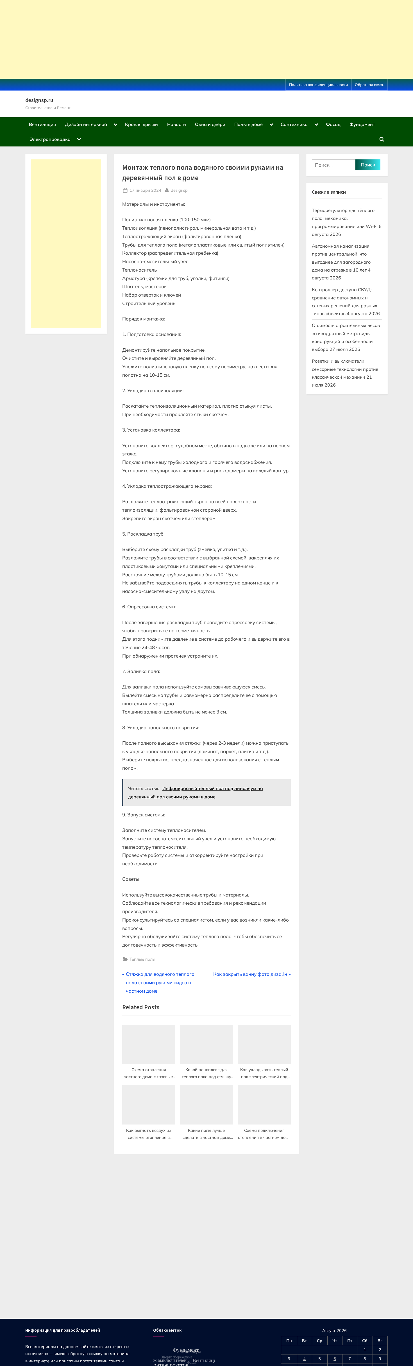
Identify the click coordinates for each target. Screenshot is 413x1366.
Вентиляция (42, 124)
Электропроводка (50, 139)
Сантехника (294, 124)
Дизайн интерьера (86, 124)
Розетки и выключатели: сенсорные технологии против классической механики (345, 369)
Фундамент (362, 124)
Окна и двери (210, 124)
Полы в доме (248, 124)
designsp (179, 190)
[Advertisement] (168, 39)
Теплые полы (142, 959)
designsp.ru (39, 100)
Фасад (333, 124)
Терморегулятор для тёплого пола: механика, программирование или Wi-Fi (345, 218)
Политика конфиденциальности (318, 84)
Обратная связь (369, 84)
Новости (176, 124)
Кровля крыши (141, 124)
